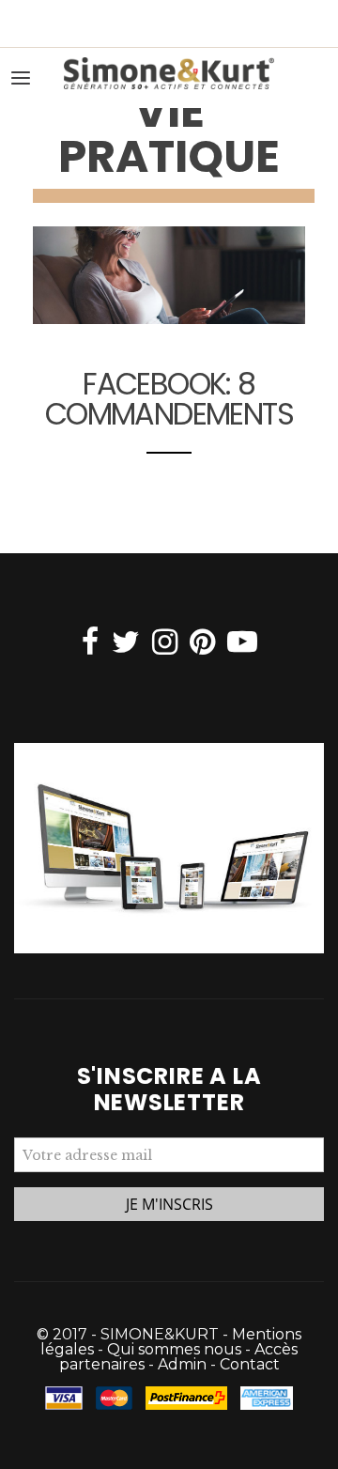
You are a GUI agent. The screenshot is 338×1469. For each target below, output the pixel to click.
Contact (250, 1364)
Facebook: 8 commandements (169, 399)
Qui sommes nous (174, 1349)
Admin (182, 1364)
